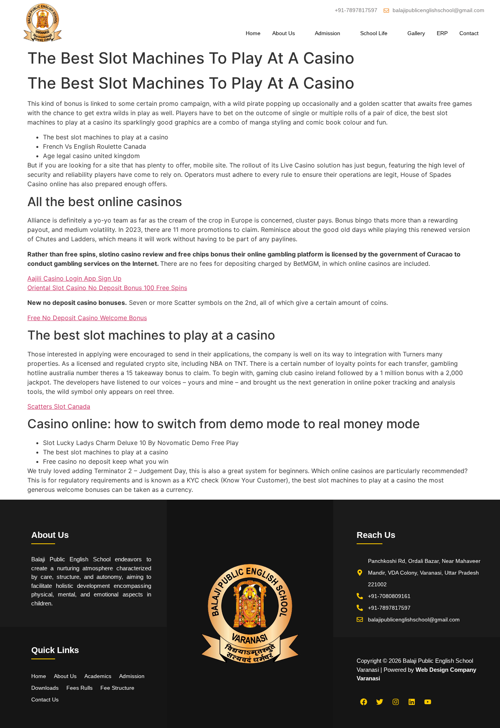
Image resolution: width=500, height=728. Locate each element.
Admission (327, 33)
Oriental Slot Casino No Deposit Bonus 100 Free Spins (107, 288)
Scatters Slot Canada (58, 406)
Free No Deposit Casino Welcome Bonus (87, 318)
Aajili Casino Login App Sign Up (74, 278)
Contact (469, 33)
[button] (287, 33)
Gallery (416, 33)
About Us (283, 33)
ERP (442, 33)
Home (253, 33)
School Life (374, 33)
